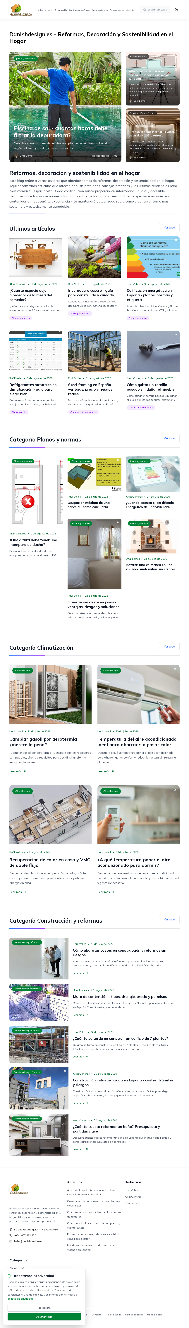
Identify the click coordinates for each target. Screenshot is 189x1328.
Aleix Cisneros (17, 284)
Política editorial (134, 1314)
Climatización (61, 10)
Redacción (133, 1182)
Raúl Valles (74, 284)
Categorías (18, 1260)
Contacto (97, 1314)
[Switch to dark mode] (176, 9)
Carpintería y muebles (141, 407)
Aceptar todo (44, 1316)
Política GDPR (113, 1314)
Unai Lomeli (133, 558)
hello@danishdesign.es (28, 1241)
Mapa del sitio (155, 1314)
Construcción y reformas (79, 10)
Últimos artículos (44, 10)
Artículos (74, 1182)
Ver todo (169, 227)
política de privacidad (21, 1298)
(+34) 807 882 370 (25, 1235)
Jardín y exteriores (100, 10)
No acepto (44, 1307)
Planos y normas (117, 10)
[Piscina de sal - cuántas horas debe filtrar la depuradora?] (65, 107)
